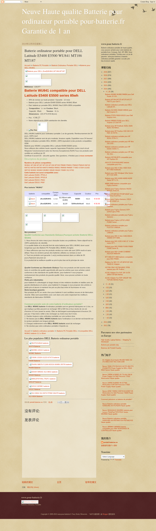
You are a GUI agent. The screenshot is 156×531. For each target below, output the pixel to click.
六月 (107, 301)
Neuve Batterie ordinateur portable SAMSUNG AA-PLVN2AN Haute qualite (116, 405)
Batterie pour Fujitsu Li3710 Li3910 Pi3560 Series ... (117, 221)
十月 (107, 287)
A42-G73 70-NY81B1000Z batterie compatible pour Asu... (117, 163)
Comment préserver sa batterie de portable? (116, 399)
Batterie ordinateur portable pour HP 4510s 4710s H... (117, 137)
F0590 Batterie (34, 361)
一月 (107, 318)
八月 (107, 294)
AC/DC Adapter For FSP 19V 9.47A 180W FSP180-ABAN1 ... (117, 273)
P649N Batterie (34, 368)
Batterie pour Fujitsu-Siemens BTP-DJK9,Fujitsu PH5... (117, 210)
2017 (106, 79)
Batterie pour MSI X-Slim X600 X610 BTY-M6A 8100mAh (118, 169)
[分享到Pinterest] (68, 402)
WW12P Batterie (35, 382)
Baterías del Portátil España (111, 348)
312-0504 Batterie (36, 396)
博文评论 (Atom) (33, 487)
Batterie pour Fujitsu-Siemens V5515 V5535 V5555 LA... (118, 200)
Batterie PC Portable (41, 65)
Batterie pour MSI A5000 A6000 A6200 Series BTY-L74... (118, 179)
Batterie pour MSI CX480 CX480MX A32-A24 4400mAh (117, 252)
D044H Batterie (34, 375)
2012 (106, 325)
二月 (107, 314)
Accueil (27, 65)
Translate (118, 460)
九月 (107, 291)
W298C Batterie (35, 353)
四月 (107, 308)
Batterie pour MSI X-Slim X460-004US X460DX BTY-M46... (118, 237)
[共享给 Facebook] (65, 402)
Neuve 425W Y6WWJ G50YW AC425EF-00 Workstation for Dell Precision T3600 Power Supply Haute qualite (117, 393)
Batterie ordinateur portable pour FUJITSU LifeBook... (116, 226)
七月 (107, 298)
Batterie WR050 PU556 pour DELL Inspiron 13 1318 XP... (117, 121)
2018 (106, 75)
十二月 (108, 91)
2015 (106, 85)
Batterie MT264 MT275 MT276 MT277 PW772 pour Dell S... (118, 100)
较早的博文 (90, 482)
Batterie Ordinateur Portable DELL (65, 65)
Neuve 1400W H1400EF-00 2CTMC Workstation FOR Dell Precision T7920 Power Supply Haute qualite (115, 385)
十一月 (108, 284)
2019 (106, 72)
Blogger (105, 514)
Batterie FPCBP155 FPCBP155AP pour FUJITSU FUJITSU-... (119, 195)
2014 (106, 89)
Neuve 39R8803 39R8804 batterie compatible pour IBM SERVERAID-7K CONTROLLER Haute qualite (115, 428)
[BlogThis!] (61, 402)
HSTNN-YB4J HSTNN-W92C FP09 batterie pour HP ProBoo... (117, 268)
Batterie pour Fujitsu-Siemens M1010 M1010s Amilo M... (118, 190)
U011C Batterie (34, 389)
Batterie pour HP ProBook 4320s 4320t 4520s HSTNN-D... (118, 127)
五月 (107, 304)
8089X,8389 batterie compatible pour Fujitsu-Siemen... (118, 184)
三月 (107, 311)
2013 (106, 322)
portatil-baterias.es (111, 442)
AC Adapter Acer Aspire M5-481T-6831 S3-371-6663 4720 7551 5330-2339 (117, 361)
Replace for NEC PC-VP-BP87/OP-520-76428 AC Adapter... (119, 263)
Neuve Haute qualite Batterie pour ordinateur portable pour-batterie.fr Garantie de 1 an (73, 21)
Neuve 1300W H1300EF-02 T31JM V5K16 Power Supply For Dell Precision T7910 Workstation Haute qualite (116, 376)
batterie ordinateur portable (43, 331)
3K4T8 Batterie (34, 346)
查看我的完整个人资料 (109, 445)
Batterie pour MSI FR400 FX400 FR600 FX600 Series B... (119, 247)
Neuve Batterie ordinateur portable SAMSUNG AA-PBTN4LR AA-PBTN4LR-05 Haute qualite (117, 420)
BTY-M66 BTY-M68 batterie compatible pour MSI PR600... (119, 258)
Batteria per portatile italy (110, 345)
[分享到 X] (63, 402)
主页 (59, 482)
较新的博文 (27, 482)
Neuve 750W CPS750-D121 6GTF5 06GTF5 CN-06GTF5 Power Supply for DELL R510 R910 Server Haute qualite (117, 368)
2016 (106, 82)
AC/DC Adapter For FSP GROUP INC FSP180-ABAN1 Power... (118, 279)
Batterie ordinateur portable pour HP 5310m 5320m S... (117, 148)
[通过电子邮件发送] (59, 402)
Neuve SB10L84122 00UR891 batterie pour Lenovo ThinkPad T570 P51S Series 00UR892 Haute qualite (117, 412)
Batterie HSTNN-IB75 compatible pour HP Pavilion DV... (118, 158)
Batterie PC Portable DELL (67, 331)
